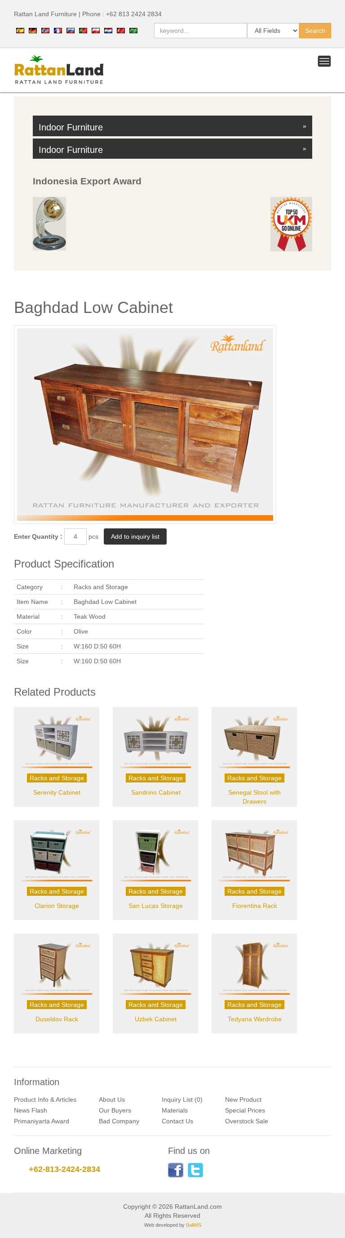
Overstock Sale (246, 1121)
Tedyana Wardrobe (255, 1019)
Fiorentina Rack (254, 905)
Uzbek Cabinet (156, 1019)
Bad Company (119, 1121)
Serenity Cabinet (56, 792)
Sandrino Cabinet (156, 792)
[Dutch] (108, 29)
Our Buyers (115, 1110)
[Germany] (33, 29)
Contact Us (177, 1121)
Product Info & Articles (45, 1099)
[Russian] (70, 29)
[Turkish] (121, 29)
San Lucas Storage (155, 905)
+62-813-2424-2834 (64, 1169)
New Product (243, 1099)
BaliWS (193, 1225)
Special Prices (245, 1110)
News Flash (30, 1110)
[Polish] (96, 29)
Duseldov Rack (56, 1019)
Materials (175, 1110)
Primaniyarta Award (41, 1121)
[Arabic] (133, 29)
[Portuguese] (83, 29)
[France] (58, 29)
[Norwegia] (45, 29)
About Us (112, 1099)
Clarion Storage (57, 905)
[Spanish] (20, 29)
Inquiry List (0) (182, 1099)
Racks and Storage (57, 778)
